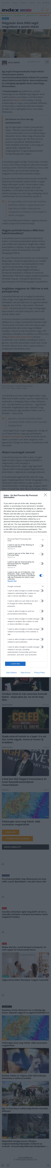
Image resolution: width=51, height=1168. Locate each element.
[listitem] (25, 539)
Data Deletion (11, 673)
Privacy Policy (39, 673)
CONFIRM (15, 664)
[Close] (46, 495)
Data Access (25, 673)
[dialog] (25, 584)
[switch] (41, 545)
